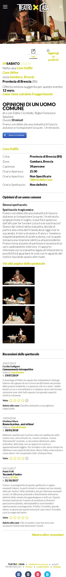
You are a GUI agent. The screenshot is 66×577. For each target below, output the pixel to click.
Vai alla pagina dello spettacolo (24, 263)
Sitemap (57, 566)
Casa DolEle (25, 68)
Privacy (29, 566)
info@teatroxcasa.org (38, 564)
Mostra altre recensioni (47, 535)
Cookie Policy (43, 566)
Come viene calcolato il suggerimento (28, 94)
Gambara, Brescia (22, 77)
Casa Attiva (10, 72)
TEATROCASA (16, 564)
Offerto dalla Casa (41, 179)
